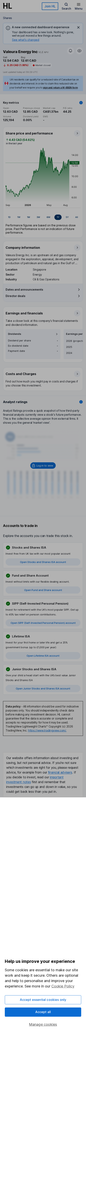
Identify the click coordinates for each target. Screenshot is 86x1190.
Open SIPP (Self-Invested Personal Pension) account (43, 622)
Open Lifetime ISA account (43, 655)
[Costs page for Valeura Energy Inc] (43, 379)
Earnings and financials (24, 313)
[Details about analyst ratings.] (81, 402)
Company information (23, 248)
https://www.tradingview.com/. (47, 730)
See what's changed (25, 39)
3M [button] (38, 217)
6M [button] (48, 217)
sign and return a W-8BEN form (60, 87)
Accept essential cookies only (43, 1000)
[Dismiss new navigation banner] (78, 27)
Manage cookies (43, 1024)
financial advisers (60, 772)
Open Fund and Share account (43, 590)
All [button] (76, 217)
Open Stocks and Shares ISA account (43, 562)
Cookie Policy (62, 986)
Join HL (50, 6)
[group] (43, 217)
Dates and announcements (24, 289)
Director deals (15, 296)
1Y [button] (58, 217)
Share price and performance (29, 133)
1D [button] (9, 217)
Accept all (43, 1012)
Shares (7, 18)
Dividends (14, 333)
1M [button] (28, 217)
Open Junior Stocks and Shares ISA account (43, 688)
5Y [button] (67, 217)
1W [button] (18, 217)
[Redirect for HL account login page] (43, 465)
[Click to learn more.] (81, 103)
